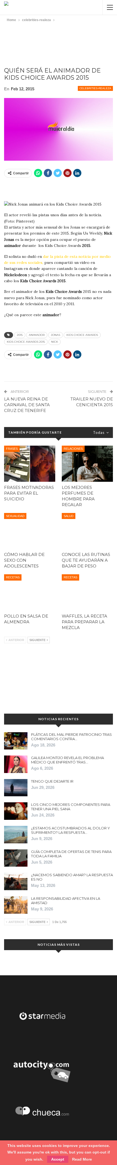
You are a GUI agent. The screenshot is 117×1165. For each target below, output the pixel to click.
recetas (13, 577)
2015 (20, 335)
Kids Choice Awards (82, 335)
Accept (57, 1159)
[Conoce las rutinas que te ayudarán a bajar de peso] (87, 531)
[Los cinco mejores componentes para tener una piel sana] (15, 811)
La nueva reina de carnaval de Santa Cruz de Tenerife (27, 404)
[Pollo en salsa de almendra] (29, 592)
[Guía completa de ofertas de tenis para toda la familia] (15, 858)
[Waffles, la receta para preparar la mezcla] (87, 592)
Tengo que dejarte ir (52, 781)
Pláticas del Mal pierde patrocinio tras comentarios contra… (71, 736)
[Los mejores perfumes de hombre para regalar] (87, 464)
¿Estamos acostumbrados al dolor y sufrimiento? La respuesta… (70, 830)
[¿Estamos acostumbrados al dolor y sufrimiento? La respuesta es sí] (15, 834)
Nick (54, 342)
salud (68, 516)
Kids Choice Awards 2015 (26, 342)
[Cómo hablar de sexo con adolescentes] (29, 531)
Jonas (55, 335)
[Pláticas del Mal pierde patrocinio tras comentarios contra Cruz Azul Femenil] (15, 741)
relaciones (73, 448)
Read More (82, 1159)
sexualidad (15, 516)
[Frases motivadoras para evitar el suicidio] (29, 464)
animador (37, 335)
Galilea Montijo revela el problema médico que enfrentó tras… (67, 759)
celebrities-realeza (95, 88)
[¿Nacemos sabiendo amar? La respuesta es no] (15, 881)
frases (12, 448)
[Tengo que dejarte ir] (15, 788)
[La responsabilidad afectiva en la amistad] (15, 905)
